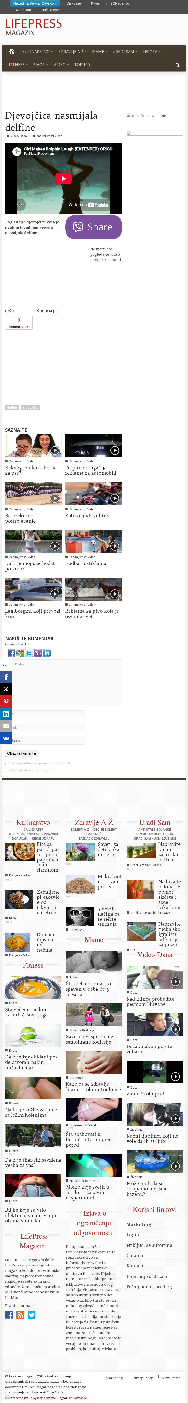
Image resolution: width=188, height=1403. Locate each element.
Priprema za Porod (83, 1125)
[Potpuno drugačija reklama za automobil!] (93, 445)
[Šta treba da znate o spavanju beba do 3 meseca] (94, 961)
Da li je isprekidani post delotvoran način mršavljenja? (32, 1062)
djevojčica (30, 407)
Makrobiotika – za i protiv (110, 882)
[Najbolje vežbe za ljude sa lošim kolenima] (33, 1087)
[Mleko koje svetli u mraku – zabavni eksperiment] (94, 1164)
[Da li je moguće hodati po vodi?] (33, 541)
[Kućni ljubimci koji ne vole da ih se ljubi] (155, 1113)
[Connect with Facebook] (12, 652)
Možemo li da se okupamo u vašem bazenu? (147, 1188)
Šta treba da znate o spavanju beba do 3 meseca (88, 989)
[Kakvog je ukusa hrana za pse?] (33, 445)
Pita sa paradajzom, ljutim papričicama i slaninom (48, 857)
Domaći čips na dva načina (45, 942)
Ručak (13, 918)
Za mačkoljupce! (145, 1094)
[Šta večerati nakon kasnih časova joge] (33, 987)
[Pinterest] (6, 701)
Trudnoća (76, 1077)
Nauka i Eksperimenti (84, 1180)
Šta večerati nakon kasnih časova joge (26, 1012)
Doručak (19, 838)
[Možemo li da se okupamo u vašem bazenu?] (155, 1161)
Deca (134, 992)
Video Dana (19, 136)
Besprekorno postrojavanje (20, 518)
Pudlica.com (50, 10)
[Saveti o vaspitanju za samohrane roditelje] (94, 1014)
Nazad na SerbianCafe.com (35, 3)
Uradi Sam (154, 822)
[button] (178, 64)
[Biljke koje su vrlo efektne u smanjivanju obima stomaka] (33, 1185)
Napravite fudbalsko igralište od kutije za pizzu (169, 934)
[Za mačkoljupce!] (155, 1071)
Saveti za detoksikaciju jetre (110, 849)
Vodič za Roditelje (82, 1030)
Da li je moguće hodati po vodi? (31, 566)
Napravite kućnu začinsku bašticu (169, 851)
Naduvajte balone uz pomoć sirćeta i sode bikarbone (170, 894)
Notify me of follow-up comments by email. (39, 763)
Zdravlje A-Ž (94, 822)
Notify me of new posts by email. (32, 770)
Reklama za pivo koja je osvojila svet (92, 613)
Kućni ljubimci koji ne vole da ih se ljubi (152, 1138)
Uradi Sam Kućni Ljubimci (155, 838)
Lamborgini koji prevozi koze (32, 613)
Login (133, 1235)
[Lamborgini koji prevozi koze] (33, 588)
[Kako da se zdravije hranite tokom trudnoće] (94, 1061)
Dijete (13, 1003)
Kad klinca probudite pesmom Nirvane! (150, 1001)
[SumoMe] (6, 738)
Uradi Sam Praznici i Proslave (150, 912)
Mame (94, 939)
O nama (135, 1255)
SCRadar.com (121, 3)
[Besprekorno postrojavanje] (33, 493)
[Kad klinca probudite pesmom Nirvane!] (155, 976)
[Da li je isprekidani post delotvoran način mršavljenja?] (33, 1034)
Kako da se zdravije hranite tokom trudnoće (93, 1086)
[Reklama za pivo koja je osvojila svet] (93, 588)
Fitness (33, 965)
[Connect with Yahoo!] (38, 652)
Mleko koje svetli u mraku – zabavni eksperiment (87, 1192)
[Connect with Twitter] (29, 652)
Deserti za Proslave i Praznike (33, 834)
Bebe (73, 977)
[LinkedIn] (6, 714)
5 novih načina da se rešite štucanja (109, 916)
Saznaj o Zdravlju (94, 838)
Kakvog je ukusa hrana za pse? (31, 470)
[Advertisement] (42, 362)
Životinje (136, 1129)
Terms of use (170, 1378)
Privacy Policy (142, 1378)
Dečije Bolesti (105, 829)
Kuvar (95, 3)
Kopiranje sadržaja (147, 1276)
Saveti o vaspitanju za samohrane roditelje (91, 1039)
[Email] (6, 726)
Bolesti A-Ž (80, 829)
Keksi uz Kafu (43, 838)
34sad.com (22, 10)
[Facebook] (6, 677)
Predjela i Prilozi (20, 875)
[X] (6, 689)
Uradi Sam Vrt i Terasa (145, 865)
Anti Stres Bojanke (154, 829)
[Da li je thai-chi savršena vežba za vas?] (33, 1134)
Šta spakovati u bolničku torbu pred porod (89, 1139)
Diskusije (74, 3)
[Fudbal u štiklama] (93, 541)
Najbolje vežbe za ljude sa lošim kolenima (31, 1112)
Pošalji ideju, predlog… (151, 1286)
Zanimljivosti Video (49, 136)
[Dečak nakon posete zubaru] (155, 1024)
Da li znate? (33, 829)
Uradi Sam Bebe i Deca (154, 834)
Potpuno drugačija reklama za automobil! (90, 470)
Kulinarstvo (33, 822)
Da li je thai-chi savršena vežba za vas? (33, 1162)
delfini (12, 407)
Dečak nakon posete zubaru (149, 1049)
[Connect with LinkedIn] (47, 652)
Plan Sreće (94, 834)
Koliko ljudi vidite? (86, 515)
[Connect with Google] (20, 652)
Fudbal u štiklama (85, 563)
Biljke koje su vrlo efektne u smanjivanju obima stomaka (30, 1215)
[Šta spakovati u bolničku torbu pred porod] (94, 1109)
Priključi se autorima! (150, 1245)
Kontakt (135, 1266)
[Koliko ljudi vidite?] (93, 493)
